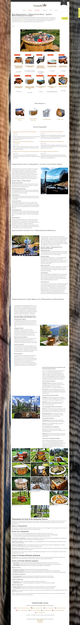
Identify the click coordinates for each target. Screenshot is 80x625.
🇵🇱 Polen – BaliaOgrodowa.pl (40, 612)
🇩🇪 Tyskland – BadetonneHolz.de (37, 608)
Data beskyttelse (40, 621)
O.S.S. (51, 10)
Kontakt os (45, 10)
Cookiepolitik (40, 622)
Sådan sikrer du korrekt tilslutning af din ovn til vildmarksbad (52, 131)
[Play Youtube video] (40, 40)
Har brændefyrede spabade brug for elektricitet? (49, 151)
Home (24, 10)
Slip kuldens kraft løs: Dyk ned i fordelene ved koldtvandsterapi (52, 141)
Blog (56, 10)
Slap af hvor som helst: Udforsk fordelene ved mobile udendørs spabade (26, 151)
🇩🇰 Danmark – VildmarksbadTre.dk (22, 610)
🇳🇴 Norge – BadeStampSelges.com (58, 610)
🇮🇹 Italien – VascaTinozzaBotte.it (34, 610)
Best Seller (64, 18)
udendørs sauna (23, 20)
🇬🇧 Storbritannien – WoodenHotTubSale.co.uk (22, 608)
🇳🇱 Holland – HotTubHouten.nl (48, 608)
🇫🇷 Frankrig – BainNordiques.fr (60, 608)
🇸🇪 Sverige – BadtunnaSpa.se (46, 610)
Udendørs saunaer (60, 119)
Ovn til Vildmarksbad (47, 119)
